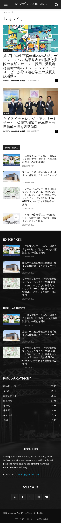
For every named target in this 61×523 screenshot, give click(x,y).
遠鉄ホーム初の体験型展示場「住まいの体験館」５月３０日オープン (39, 175)
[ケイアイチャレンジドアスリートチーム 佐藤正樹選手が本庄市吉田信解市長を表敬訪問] (30, 101)
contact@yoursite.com (28, 474)
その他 (6, 113)
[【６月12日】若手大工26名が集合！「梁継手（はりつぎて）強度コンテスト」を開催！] (11, 218)
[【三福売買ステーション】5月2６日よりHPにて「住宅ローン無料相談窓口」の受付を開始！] (11, 160)
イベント (7, 50)
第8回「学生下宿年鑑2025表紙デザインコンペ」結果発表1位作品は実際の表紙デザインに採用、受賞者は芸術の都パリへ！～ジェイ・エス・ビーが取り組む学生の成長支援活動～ (30, 66)
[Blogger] (14, 497)
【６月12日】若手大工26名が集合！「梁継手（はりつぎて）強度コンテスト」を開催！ (39, 217)
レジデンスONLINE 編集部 (14, 80)
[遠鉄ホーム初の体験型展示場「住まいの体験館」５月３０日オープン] (11, 176)
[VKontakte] (46, 497)
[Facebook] (22, 497)
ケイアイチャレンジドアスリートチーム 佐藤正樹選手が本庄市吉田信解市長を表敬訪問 (30, 123)
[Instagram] (38, 497)
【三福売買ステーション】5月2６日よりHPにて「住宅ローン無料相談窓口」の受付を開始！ (39, 158)
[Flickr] (30, 497)
